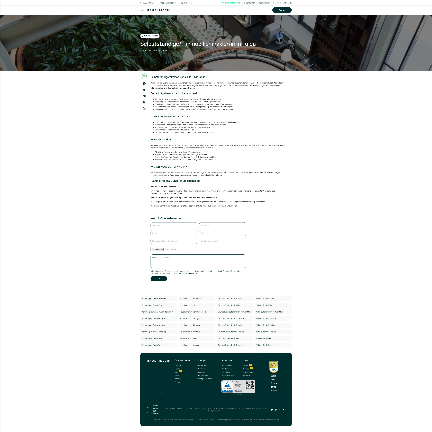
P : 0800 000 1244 (147, 3)
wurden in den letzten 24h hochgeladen (247, 3)
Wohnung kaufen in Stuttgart (154, 318)
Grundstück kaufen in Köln (229, 305)
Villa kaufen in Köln (264, 305)
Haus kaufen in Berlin (188, 338)
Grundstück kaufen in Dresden (230, 345)
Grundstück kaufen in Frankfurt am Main (234, 312)
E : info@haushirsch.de (167, 3)
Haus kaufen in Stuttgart (190, 318)
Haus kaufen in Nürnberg (190, 325)
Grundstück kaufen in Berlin (229, 338)
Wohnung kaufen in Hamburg (154, 331)
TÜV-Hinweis (238, 395)
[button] (144, 83)
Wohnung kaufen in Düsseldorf (154, 298)
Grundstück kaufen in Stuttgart (231, 318)
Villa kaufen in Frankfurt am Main (269, 312)
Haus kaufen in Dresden (189, 345)
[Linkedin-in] (283, 409)
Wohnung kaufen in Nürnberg (154, 325)
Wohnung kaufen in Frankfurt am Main (157, 312)
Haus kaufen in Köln (188, 305)
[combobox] (216, 12)
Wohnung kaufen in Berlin (152, 338)
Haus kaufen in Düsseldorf (190, 298)
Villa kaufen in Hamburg (266, 331)
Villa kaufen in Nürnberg (266, 325)
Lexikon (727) (186, 3)
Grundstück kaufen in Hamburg (231, 331)
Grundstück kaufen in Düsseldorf (231, 298)
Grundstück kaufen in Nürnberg (231, 325)
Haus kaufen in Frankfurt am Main (194, 312)
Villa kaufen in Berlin (264, 338)
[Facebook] (271, 409)
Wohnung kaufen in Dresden (153, 345)
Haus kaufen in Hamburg (190, 331)
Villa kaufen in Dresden (265, 345)
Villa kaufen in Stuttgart (266, 318)
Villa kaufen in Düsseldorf (266, 298)
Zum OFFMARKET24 (283, 3)
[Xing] (279, 409)
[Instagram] (275, 409)
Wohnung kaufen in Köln (152, 305)
